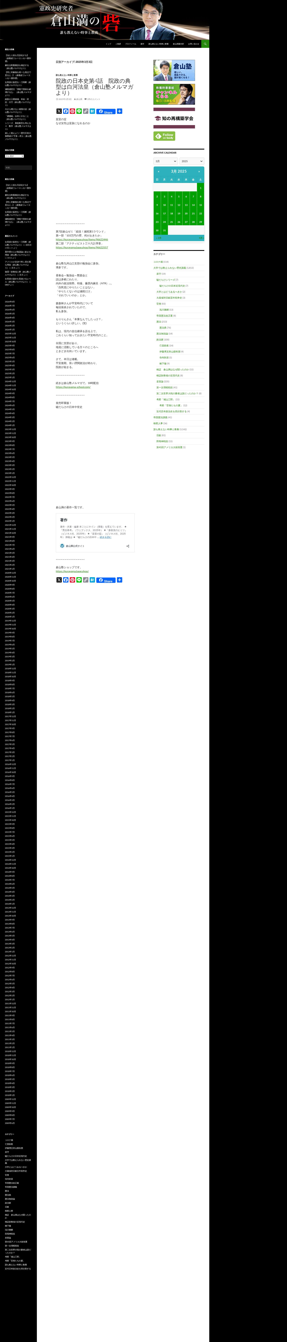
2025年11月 (10, 337)
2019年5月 (10, 648)
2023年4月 (10, 461)
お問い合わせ (193, 44)
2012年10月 (10, 963)
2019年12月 (10, 620)
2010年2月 (10, 1091)
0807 (7, 284)
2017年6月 (10, 740)
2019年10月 (10, 628)
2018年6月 (10, 692)
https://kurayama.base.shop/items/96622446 (82, 239)
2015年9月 (10, 824)
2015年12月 (10, 812)
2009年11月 (10, 1103)
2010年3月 (10, 1087)
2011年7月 (10, 1023)
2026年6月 (10, 309)
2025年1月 (10, 377)
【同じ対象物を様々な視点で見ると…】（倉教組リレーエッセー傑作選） (18, 75)
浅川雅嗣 (164, 309)
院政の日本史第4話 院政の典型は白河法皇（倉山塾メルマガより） (94, 86)
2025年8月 (10, 349)
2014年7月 (10, 880)
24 (164, 221)
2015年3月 (10, 848)
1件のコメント (93, 99)
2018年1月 (10, 712)
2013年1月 (10, 951)
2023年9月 (10, 441)
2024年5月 (10, 409)
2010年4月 (10, 1083)
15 (200, 205)
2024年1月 (10, 425)
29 (200, 221)
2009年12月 (10, 1099)
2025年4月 (10, 365)
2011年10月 (10, 1011)
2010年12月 (10, 1051)
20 (186, 213)
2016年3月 (10, 800)
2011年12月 (10, 1003)
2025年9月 (10, 345)
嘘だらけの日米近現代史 (172, 285)
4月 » (201, 237)
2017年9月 (10, 728)
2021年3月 (10, 561)
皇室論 (159, 381)
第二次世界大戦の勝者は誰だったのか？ (177, 393)
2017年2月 (10, 756)
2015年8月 (10, 828)
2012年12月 (10, 955)
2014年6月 (10, 884)
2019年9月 (10, 632)
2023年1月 (10, 473)
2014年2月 (10, 900)
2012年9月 (10, 967)
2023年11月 (10, 433)
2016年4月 (10, 796)
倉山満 (79, 99)
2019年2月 (10, 660)
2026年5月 (10, 313)
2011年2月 (10, 1043)
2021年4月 (10, 557)
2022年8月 (10, 493)
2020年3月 (10, 608)
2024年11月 (10, 385)
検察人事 (158, 423)
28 (193, 221)
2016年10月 (10, 772)
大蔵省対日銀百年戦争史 (169, 297)
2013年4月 (10, 939)
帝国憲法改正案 (164, 315)
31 (164, 230)
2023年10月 (10, 437)
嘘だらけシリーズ (165, 279)
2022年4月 (10, 509)
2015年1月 (10, 856)
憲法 (158, 321)
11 (171, 205)
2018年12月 (10, 668)
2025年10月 (10, 341)
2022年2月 (10, 517)
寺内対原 (164, 357)
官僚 (158, 303)
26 (179, 221)
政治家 (159, 339)
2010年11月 (10, 1055)
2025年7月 (10, 353)
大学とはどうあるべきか (169, 291)
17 (164, 213)
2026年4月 (10, 317)
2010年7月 (10, 1071)
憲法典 (162, 327)
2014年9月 (10, 872)
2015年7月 (10, 832)
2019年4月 (10, 652)
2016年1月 (10, 808)
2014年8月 (10, 876)
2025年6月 (10, 357)
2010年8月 (10, 1067)
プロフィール (130, 44)
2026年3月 (10, 321)
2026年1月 (10, 329)
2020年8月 (10, 589)
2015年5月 (10, 840)
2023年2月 (10, 469)
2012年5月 (10, 983)
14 (193, 205)
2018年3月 (10, 704)
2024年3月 (10, 417)
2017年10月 (10, 724)
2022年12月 (10, 477)
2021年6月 (10, 549)
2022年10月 (10, 485)
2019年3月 (10, 656)
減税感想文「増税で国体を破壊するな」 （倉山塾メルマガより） (18, 92)
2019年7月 (10, 640)
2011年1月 (10, 1047)
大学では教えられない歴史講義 (169, 267)
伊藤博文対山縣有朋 (169, 351)
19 (179, 213)
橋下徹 (162, 363)
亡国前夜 (164, 345)
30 (157, 230)
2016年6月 (10, 788)
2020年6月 (10, 596)
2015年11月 (10, 816)
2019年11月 (10, 624)
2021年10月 (10, 533)
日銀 (158, 435)
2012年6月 (10, 979)
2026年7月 (10, 305)
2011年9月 (10, 1015)
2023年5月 (10, 457)
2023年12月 (10, 429)
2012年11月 (10, 959)
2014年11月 (10, 864)
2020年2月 (10, 612)
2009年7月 (10, 1119)
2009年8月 (10, 1115)
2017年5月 (10, 744)
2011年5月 (10, 1031)
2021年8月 (10, 541)
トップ (108, 44)
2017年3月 (10, 752)
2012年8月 (10, 971)
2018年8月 (10, 684)
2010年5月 (10, 1079)
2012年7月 (10, 975)
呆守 (158, 273)
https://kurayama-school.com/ (73, 386)
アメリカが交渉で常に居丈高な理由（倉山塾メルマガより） (18, 265)
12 (179, 205)
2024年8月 (10, 397)
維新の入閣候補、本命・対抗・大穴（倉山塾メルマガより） (18, 102)
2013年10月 (10, 915)
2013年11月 (10, 912)
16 (157, 213)
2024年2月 (10, 421)
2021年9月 (10, 537)
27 (186, 221)
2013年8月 (10, 923)
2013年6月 (10, 931)
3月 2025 (179, 171)
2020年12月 (10, 573)
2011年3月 (10, 1039)
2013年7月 (10, 927)
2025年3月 (10, 369)
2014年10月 (10, 868)
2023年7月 (10, 449)
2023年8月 (10, 445)
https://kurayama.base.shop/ (72, 571)
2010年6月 (10, 1075)
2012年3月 (10, 991)
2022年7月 (10, 497)
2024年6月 (10, 405)
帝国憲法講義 (160, 417)
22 (200, 213)
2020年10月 (10, 581)
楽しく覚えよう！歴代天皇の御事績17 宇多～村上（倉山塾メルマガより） (18, 136)
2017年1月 (10, 760)
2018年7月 (10, 688)
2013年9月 (10, 919)
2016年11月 (10, 768)
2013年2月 (10, 947)
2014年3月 (10, 896)
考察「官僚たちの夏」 (171, 405)
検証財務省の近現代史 (168, 375)
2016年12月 (10, 764)
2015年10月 (10, 820)
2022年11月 (10, 481)
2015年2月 (10, 852)
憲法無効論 (162, 333)
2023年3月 (10, 465)
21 (193, 213)
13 (186, 205)
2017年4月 (10, 748)
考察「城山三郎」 (165, 399)
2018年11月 (10, 672)
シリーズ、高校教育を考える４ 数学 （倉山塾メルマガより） (18, 126)
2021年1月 (10, 569)
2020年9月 (10, 585)
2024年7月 (10, 401)
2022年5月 (10, 505)
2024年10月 (10, 389)
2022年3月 (10, 513)
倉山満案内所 (178, 44)
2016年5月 (10, 792)
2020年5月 (10, 600)
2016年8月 (10, 780)
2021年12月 (10, 525)
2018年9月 (10, 680)
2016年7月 (10, 784)
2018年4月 (10, 700)
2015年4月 (10, 844)
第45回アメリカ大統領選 (169, 447)
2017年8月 (10, 732)
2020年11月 (10, 577)
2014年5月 (10, 888)
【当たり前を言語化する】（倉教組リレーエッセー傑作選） (18, 58)
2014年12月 (10, 860)
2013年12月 (10, 908)
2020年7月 (10, 592)
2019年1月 (10, 664)
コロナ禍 (158, 261)
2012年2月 (10, 995)
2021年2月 (10, 565)
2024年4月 (10, 413)
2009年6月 (10, 1123)
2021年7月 (10, 545)
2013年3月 (10, 943)
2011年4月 (10, 1035)
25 (171, 221)
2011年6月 (10, 1027)
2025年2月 (10, 373)
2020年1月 (10, 616)
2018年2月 (10, 708)
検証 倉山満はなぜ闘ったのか (172, 369)
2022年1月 (10, 521)
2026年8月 (10, 301)
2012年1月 (10, 999)
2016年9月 (10, 776)
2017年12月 (10, 716)
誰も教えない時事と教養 (158, 44)
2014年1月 (10, 904)
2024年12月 (10, 381)
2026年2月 (10, 325)
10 (164, 205)
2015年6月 (10, 836)
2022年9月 (10, 489)
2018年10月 (10, 676)
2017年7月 (10, 736)
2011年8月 (10, 1019)
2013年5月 (10, 935)
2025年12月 (10, 333)
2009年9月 (10, 1111)
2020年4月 (10, 604)
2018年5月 (10, 696)
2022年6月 (10, 501)
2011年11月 (10, 1007)
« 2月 (158, 237)
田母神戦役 (162, 441)
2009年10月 (10, 1107)
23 (157, 221)
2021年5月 (10, 553)
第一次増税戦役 (164, 387)
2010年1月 (10, 1095)
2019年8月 (10, 636)
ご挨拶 (118, 44)
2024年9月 (10, 393)
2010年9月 (10, 1063)
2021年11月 (10, 529)
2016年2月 (10, 804)
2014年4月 (10, 892)
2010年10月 (10, 1059)
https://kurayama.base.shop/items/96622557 (82, 247)
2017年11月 (10, 720)
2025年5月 (10, 361)
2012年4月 (10, 987)
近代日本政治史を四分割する (171, 411)
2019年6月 (10, 644)
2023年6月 (10, 453)
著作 (142, 44)
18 (171, 213)
